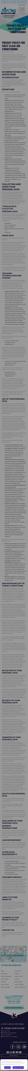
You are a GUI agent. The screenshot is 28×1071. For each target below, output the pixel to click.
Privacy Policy (17, 1064)
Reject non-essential (18, 1067)
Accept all (7, 1067)
